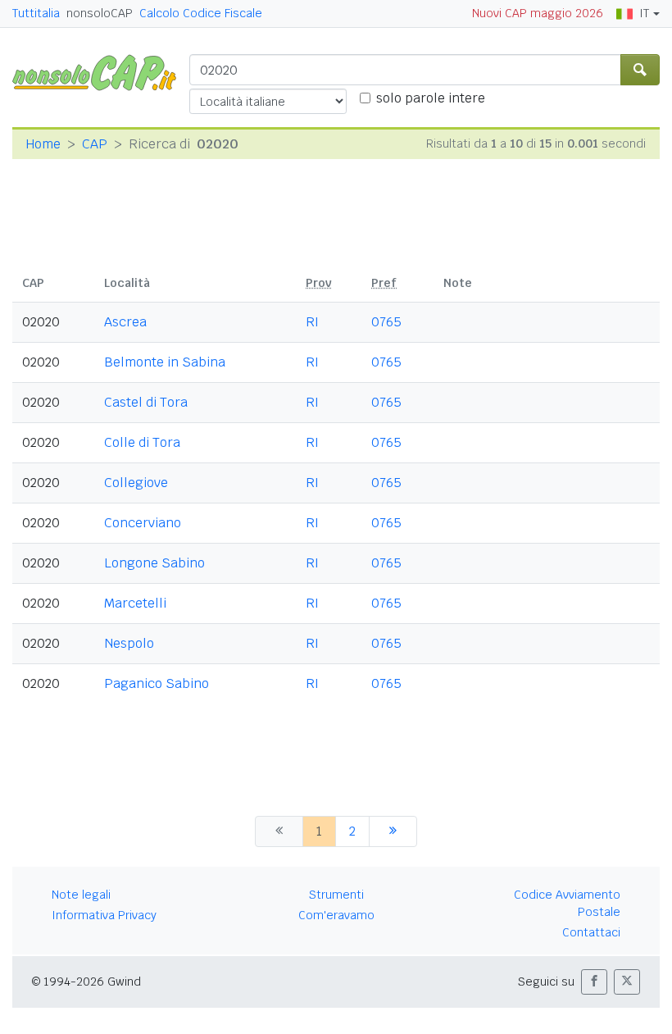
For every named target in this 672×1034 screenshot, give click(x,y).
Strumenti (336, 894)
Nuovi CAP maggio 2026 (537, 13)
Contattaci (591, 932)
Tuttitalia (36, 13)
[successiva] (393, 831)
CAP (94, 144)
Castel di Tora (146, 402)
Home (43, 144)
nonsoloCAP (99, 13)
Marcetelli (135, 603)
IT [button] (644, 13)
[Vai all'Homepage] (100, 71)
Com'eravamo (336, 915)
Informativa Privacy (104, 915)
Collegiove (136, 482)
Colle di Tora (142, 442)
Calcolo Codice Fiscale (200, 13)
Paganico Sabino (156, 683)
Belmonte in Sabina (164, 362)
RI (312, 321)
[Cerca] (640, 69)
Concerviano (142, 522)
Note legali (81, 894)
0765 (386, 321)
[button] (594, 982)
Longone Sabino (154, 563)
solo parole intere (430, 98)
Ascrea (125, 321)
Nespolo (129, 643)
